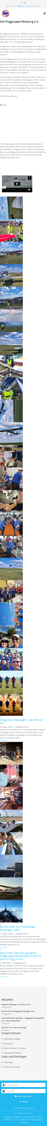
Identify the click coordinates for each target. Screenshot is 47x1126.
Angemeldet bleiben (24, 1096)
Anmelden (23, 1101)
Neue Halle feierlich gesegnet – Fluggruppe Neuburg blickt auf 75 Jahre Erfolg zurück (20, 956)
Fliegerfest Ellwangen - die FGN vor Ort (21, 721)
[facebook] (22, 3)
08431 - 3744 (13, 6)
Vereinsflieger (8, 1062)
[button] (0, 717)
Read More (4, 740)
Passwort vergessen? (24, 1113)
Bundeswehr (8, 1043)
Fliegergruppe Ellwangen (12, 1053)
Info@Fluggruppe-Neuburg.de (31, 6)
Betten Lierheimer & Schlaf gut (14, 1048)
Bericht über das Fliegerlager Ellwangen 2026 (18, 928)
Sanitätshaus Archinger (11, 1039)
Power (14, 727)
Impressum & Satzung (11, 1067)
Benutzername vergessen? (24, 1108)
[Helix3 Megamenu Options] (45, 13)
